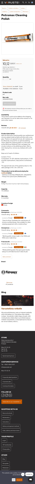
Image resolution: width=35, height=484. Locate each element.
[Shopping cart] (29, 2)
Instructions (6, 422)
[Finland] (32, 2)
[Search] (23, 3)
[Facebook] (2, 395)
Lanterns (4, 11)
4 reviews (22, 128)
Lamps (23, 8)
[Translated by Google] (7, 218)
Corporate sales (7, 381)
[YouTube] (10, 395)
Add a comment (7, 257)
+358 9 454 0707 (9, 364)
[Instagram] (6, 395)
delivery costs (19, 63)
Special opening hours (8, 356)
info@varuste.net (6, 367)
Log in (4, 440)
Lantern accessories (15, 11)
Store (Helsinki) (8, 86)
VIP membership (7, 445)
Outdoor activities (14, 8)
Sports (4, 8)
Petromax (26, 11)
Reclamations (6, 417)
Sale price (6, 60)
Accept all (19, 480)
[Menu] (2, 2)
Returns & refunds (7, 413)
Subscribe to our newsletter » (12, 402)
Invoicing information (8, 386)
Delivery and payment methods (11, 426)
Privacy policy (6, 449)
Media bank (6, 467)
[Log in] (26, 3)
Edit (14, 480)
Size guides (5, 463)
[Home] (12, 2)
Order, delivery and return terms (11, 430)
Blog (4, 459)
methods (4, 173)
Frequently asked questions (10, 377)
